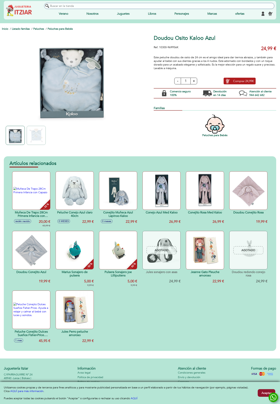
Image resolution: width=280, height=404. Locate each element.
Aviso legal (84, 372)
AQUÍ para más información (26, 391)
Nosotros (92, 14)
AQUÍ (134, 398)
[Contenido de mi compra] (270, 14)
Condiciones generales (191, 372)
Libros (152, 14)
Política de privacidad (90, 377)
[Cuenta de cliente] (263, 14)
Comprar (243, 81)
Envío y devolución (189, 377)
